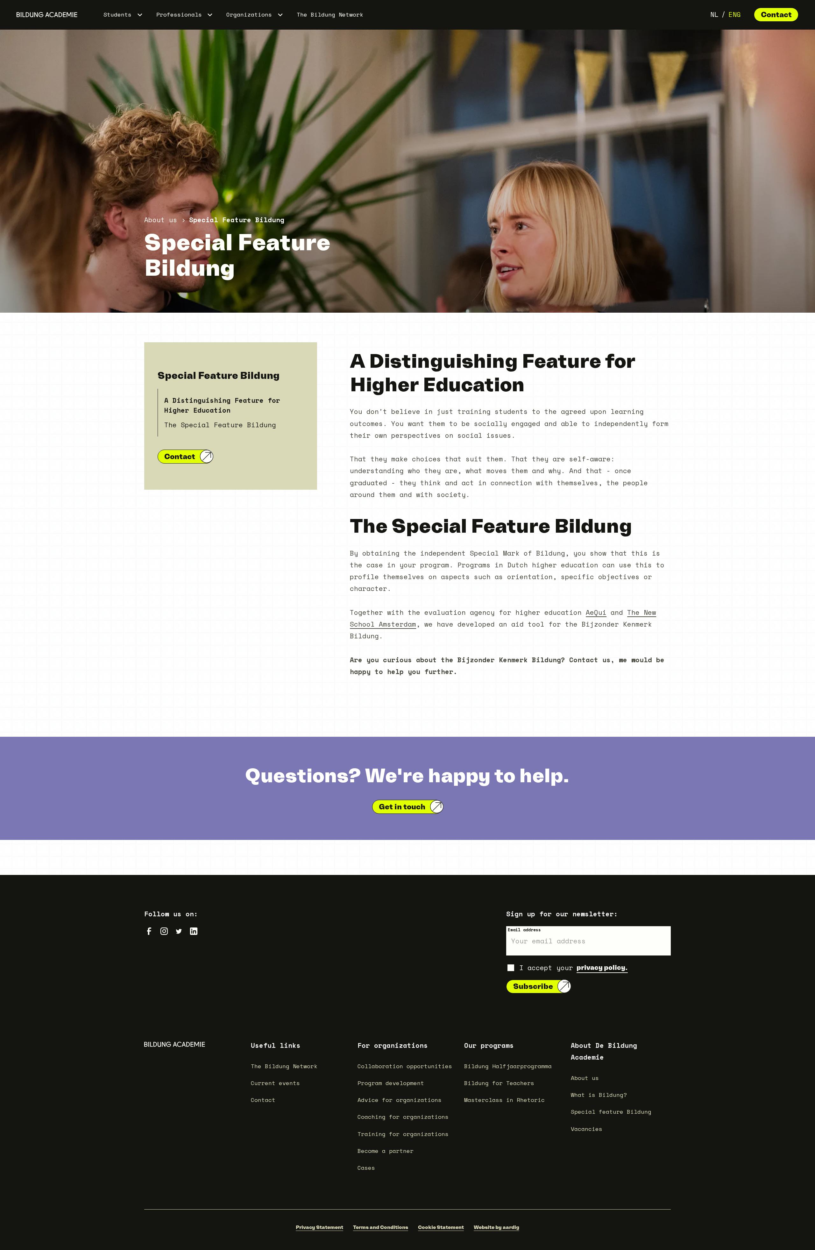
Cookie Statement (441, 1227)
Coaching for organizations (403, 1116)
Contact (776, 14)
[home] (47, 14)
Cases (366, 1167)
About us (585, 1078)
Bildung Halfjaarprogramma (508, 1066)
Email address (524, 930)
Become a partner (386, 1151)
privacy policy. (602, 967)
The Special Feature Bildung (220, 425)
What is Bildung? (599, 1094)
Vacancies (586, 1129)
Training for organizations (403, 1134)
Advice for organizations (400, 1100)
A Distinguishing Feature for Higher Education (222, 405)
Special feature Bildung (611, 1111)
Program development (391, 1083)
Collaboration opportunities (405, 1066)
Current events (275, 1083)
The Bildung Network (330, 14)
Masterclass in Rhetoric (504, 1100)
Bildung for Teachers (499, 1083)
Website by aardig (496, 1227)
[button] (123, 14)
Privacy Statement (319, 1227)
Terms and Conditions (380, 1227)
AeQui (596, 612)
